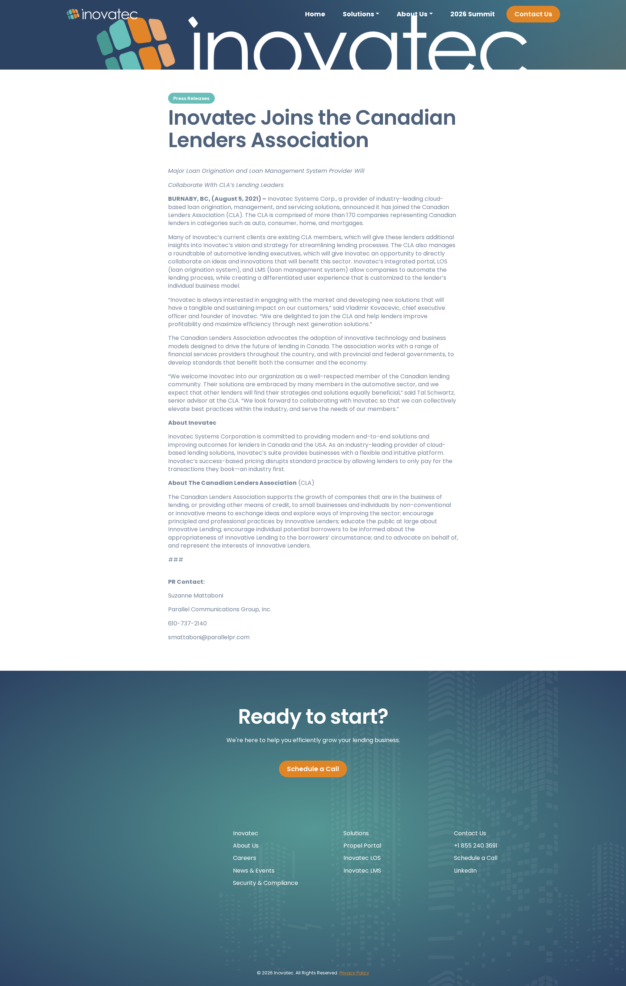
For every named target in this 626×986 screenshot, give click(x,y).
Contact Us (533, 13)
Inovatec (245, 833)
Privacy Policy (354, 973)
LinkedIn (465, 870)
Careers (244, 858)
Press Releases (191, 98)
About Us (412, 13)
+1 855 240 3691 (475, 845)
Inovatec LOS (362, 858)
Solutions (358, 13)
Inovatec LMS (362, 870)
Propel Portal (362, 845)
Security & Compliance (265, 883)
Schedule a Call (313, 768)
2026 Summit (472, 13)
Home (315, 13)
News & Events (254, 870)
